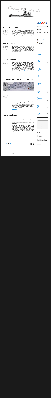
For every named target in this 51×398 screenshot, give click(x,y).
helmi (42, 122)
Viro (38, 84)
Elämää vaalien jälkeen (12, 27)
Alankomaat (39, 48)
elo (42, 126)
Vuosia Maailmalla (5, 153)
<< (37, 120)
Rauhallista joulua (10, 115)
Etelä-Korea (39, 55)
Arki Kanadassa (38, 91)
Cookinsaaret (39, 54)
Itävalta (39, 61)
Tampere (4, 96)
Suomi (8, 32)
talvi (7, 95)
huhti (38, 124)
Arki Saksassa (4, 47)
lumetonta (15, 70)
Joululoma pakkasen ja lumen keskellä (18, 79)
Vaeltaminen (38, 113)
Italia (38, 60)
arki (7, 32)
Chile (38, 53)
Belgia (38, 52)
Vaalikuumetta (9, 43)
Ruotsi (38, 74)
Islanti (38, 59)
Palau (38, 70)
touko (42, 124)
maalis (46, 122)
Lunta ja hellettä (9, 59)
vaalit (3, 33)
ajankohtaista (4, 32)
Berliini (9, 49)
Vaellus (37, 112)
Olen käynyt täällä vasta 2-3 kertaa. (42, 139)
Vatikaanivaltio (39, 83)
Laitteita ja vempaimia (39, 100)
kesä (46, 124)
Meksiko (39, 68)
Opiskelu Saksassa (39, 104)
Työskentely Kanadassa (39, 107)
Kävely (37, 99)
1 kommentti (4, 122)
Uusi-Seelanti (39, 82)
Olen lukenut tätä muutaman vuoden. (42, 137)
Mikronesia (39, 69)
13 (10, 143)
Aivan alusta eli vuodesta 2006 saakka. (42, 135)
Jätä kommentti (5, 34)
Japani (38, 62)
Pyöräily (38, 105)
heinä (38, 126)
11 (6, 143)
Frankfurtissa (31, 103)
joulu (3, 121)
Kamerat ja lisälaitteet (39, 98)
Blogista (38, 97)
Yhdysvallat (39, 85)
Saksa (4, 95)
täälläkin (25, 70)
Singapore (39, 77)
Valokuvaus (38, 114)
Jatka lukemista (14, 37)
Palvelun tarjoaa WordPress (11, 153)
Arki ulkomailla (5, 31)
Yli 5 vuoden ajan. (40, 136)
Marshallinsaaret (40, 67)
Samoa (38, 76)
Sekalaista (38, 106)
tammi (39, 122)
